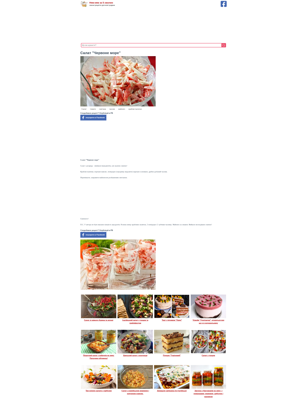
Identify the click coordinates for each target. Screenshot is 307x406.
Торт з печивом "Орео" (172, 320)
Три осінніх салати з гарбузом (99, 391)
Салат (84, 109)
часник (112, 109)
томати (93, 109)
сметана (102, 109)
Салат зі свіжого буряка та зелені (98, 320)
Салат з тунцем (208, 355)
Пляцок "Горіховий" (172, 355)
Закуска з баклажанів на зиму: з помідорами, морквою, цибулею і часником (208, 394)
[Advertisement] (153, 25)
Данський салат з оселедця (135, 355)
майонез (121, 109)
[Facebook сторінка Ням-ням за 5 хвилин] (224, 2)
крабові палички (135, 109)
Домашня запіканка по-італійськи (172, 391)
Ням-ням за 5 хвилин (101, 2)
